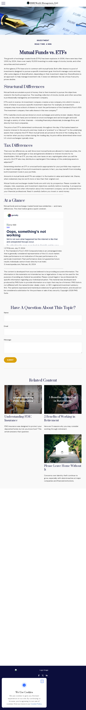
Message (7, 340)
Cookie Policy (36, 704)
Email (6, 326)
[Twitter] (42, 675)
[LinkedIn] (46, 675)
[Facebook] (38, 675)
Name (6, 312)
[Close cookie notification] (42, 681)
